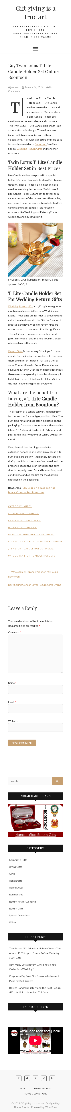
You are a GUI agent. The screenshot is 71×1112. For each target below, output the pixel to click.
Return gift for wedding (22, 901)
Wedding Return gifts (20, 306)
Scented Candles (20, 541)
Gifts (28, 506)
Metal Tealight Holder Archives (31, 534)
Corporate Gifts (18, 859)
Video (12, 922)
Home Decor (16, 887)
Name (12, 682)
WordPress (51, 1107)
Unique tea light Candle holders (31, 556)
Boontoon (41, 144)
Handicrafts (15, 880)
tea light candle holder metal (32, 548)
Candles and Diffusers (24, 520)
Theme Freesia (21, 1107)
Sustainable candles (47, 541)
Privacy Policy (42, 1088)
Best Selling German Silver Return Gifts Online (34, 587)
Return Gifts (15, 351)
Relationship (16, 894)
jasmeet (14, 87)
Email (12, 701)
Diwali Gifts (15, 866)
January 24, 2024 (34, 87)
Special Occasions (19, 915)
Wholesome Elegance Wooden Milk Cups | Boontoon (33, 574)
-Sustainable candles (23, 513)
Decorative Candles (22, 527)
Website (13, 720)
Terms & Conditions (35, 1093)
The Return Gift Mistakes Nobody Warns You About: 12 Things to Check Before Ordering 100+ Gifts (35, 953)
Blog (23, 1088)
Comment (14, 632)
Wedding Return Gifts (29, 148)
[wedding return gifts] (35, 820)
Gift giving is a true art (36, 12)
